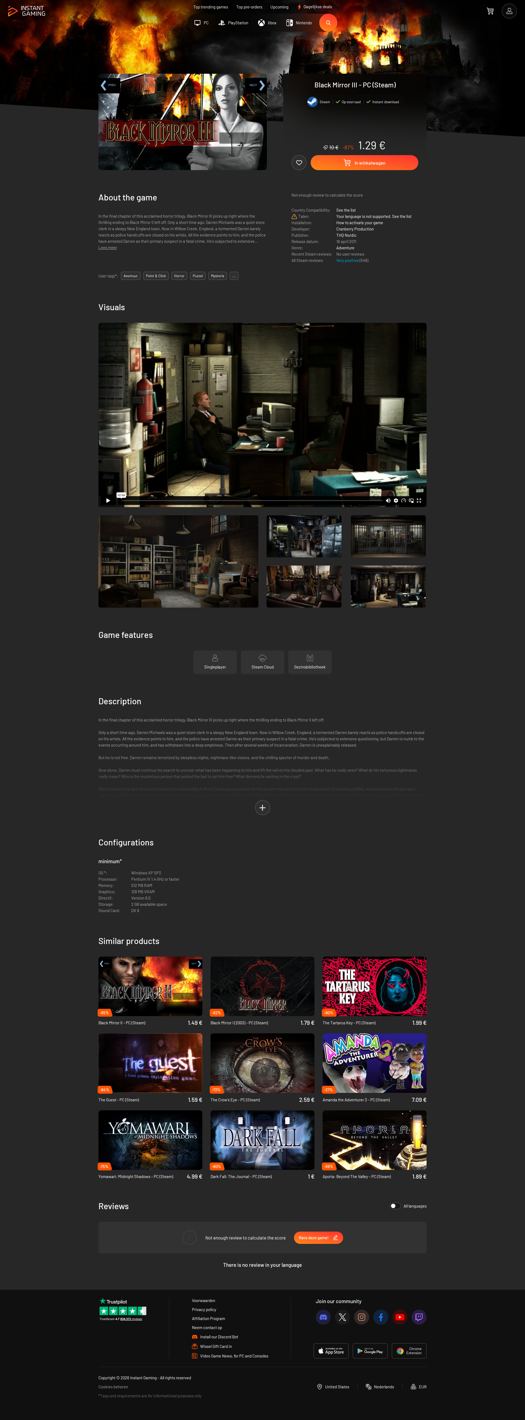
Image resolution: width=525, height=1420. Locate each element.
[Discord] (323, 1317)
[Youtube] (399, 1317)
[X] (342, 1317)
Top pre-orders (249, 6)
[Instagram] (361, 1317)
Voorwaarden (203, 1300)
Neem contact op (207, 1327)
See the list (346, 210)
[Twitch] (419, 1317)
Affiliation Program (208, 1318)
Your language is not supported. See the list (374, 216)
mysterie (217, 276)
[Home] (26, 11)
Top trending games (210, 6)
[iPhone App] (331, 1351)
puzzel (198, 276)
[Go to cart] (490, 11)
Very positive (348, 260)
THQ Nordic (346, 235)
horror (179, 276)
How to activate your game (359, 222)
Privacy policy (204, 1309)
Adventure (345, 247)
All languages (415, 1205)
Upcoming (279, 6)
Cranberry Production (355, 228)
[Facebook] (380, 1317)
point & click (156, 276)
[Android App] (370, 1351)
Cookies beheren (113, 1386)
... (234, 276)
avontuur (131, 276)
